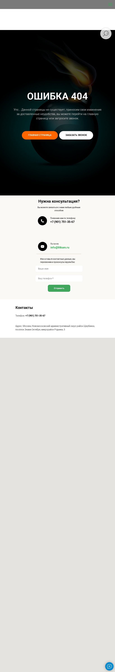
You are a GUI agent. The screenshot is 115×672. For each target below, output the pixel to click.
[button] (76, 388)
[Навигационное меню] (110, 4)
